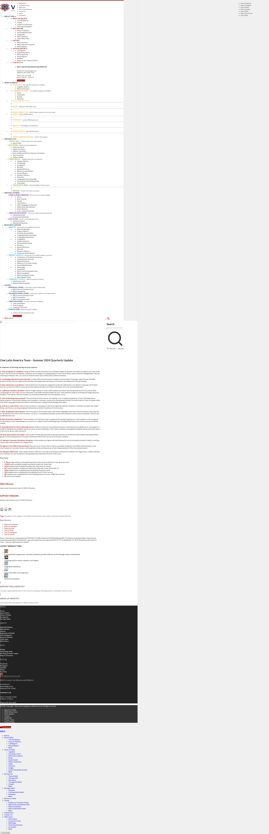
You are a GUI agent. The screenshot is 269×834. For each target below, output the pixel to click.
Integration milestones (12, 567)
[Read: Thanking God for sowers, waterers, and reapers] (6, 558)
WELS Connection (14, 762)
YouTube (3, 672)
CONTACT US (5, 693)
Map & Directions (6, 655)
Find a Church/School (25, 9)
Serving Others (5, 619)
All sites (121, 349)
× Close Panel (5, 833)
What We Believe (6, 627)
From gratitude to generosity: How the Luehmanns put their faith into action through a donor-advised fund (42, 554)
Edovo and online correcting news (16, 573)
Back (10, 748)
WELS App (22, 7)
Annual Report (13, 746)
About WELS (4, 613)
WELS (2, 731)
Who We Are (4, 629)
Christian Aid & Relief (16, 792)
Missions (55, 516)
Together (11, 752)
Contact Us (22, 11)
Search (21, 13)
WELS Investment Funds (17, 808)
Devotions (12, 780)
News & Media (5, 615)
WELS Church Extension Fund (18, 804)
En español (22, 15)
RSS (1, 674)
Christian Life (13, 778)
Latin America (47, 516)
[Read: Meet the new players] (6, 577)
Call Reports (12, 744)
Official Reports (6, 635)
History (3, 631)
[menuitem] (115, 333)
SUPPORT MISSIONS (9, 496)
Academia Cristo (11, 516)
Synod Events (13, 760)
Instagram (3, 666)
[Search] (108, 319)
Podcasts (11, 766)
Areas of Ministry (6, 637)
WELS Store (22, 3)
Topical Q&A (13, 776)
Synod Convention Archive (17, 770)
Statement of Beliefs (7, 633)
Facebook (3, 664)
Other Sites (4, 639)
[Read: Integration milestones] (6, 565)
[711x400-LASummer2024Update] (37, 322)
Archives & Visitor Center (9, 653)
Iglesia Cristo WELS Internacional (29, 516)
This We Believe (14, 740)
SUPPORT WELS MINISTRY (12, 586)
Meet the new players (12, 579)
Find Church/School (15, 825)
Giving (2, 649)
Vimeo (2, 670)
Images (11, 768)
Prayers (11, 784)
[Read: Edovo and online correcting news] (6, 571)
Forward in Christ (24, 5)
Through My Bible (15, 782)
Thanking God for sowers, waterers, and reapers (21, 560)
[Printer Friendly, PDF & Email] (21, 510)
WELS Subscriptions (15, 756)
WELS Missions (6, 484)
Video (10, 764)
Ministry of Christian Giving (18, 802)
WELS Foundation (14, 806)
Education (12, 794)
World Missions (65, 516)
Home (2, 611)
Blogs (10, 758)
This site (112, 349)
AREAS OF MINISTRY (9, 598)
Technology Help (6, 651)
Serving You (4, 617)
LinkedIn (3, 668)
